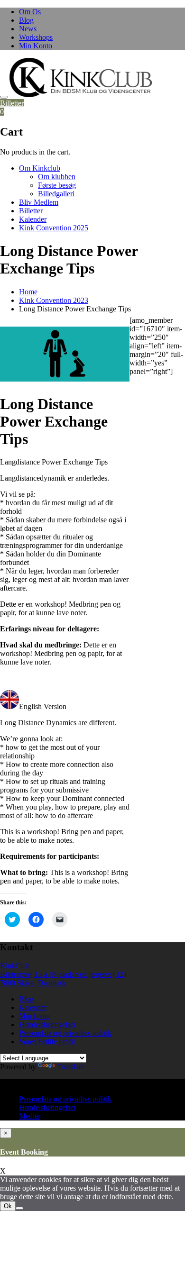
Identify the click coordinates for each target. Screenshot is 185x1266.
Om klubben (56, 177)
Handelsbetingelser (47, 1024)
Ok (8, 1206)
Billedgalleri (56, 194)
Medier (29, 1116)
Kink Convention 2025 (53, 228)
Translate (70, 1067)
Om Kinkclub (39, 168)
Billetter (12, 103)
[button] (80, 77)
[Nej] (19, 1208)
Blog (26, 20)
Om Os (30, 12)
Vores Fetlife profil (47, 1042)
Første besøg (57, 185)
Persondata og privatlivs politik (65, 1033)
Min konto (34, 1016)
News (28, 29)
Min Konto (35, 46)
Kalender (32, 219)
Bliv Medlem (38, 202)
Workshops (36, 37)
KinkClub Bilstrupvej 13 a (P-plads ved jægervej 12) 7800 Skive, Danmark (63, 974)
